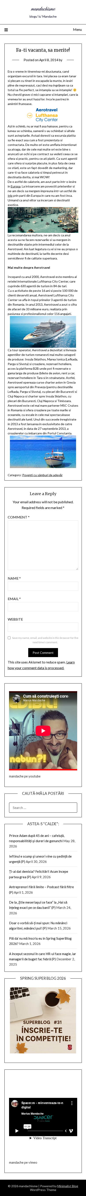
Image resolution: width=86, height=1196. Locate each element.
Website (15, 619)
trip (10, 195)
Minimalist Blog (67, 1186)
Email (14, 599)
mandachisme (43, 9)
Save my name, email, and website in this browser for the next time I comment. (45, 640)
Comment (19, 517)
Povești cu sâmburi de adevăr (42, 475)
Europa (16, 186)
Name (14, 578)
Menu (77, 29)
